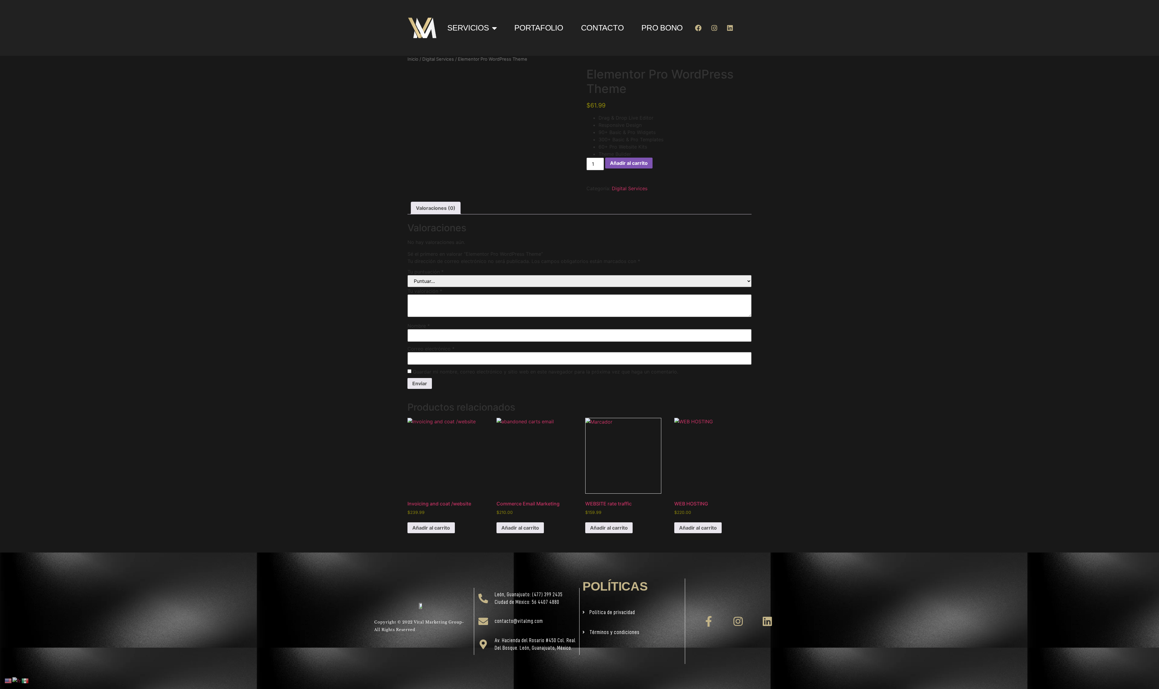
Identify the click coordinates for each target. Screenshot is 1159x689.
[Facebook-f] (709, 621)
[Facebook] (698, 28)
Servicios (468, 27)
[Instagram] (714, 28)
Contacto (602, 27)
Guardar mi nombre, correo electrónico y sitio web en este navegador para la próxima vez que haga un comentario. (545, 371)
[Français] (16, 680)
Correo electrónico (431, 348)
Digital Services (438, 59)
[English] (8, 680)
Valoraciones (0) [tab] (435, 208)
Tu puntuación (425, 271)
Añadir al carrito (629, 163)
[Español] (25, 680)
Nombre (418, 325)
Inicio (412, 59)
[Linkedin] (730, 28)
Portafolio (538, 27)
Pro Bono (662, 27)
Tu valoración (424, 291)
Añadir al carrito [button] (431, 528)
